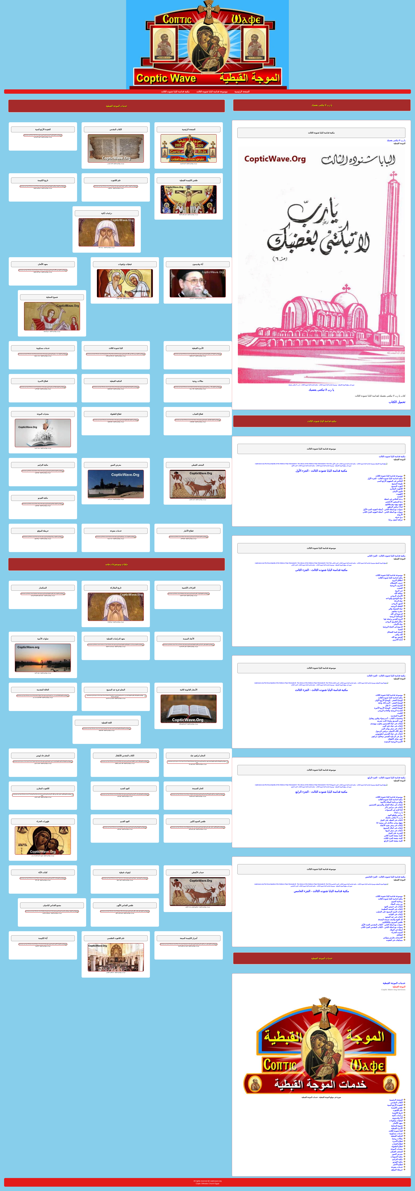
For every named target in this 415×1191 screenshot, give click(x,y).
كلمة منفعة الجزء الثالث (393, 838)
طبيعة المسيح (397, 484)
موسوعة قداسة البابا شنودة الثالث (212, 91)
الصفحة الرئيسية (242, 91)
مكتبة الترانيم (397, 1159)
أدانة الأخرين (398, 640)
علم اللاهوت (398, 1110)
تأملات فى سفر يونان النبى (392, 729)
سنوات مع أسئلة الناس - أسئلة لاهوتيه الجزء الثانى (383, 512)
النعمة (400, 629)
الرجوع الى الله (397, 614)
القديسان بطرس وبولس (393, 938)
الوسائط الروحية (396, 616)
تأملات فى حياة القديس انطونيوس (389, 734)
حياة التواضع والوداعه (394, 598)
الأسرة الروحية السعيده (393, 742)
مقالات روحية (397, 1139)
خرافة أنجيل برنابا (396, 520)
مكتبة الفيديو (398, 1162)
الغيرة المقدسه (397, 716)
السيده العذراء (397, 932)
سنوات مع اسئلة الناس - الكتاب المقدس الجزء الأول (382, 925)
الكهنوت (399, 494)
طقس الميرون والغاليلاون (392, 922)
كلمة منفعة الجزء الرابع (393, 841)
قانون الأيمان (398, 491)
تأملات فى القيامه (396, 914)
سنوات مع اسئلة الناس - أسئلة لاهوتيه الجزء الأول (383, 509)
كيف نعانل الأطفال (395, 739)
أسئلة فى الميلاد (396, 930)
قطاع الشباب (397, 1144)
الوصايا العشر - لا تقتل (394, 705)
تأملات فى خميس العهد (393, 907)
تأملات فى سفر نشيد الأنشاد (391, 825)
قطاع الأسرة (398, 1141)
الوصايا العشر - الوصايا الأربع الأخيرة (388, 708)
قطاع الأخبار (398, 1164)
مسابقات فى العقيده (394, 940)
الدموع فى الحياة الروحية (393, 627)
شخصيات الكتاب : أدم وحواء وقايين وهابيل (386, 718)
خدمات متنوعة (397, 1167)
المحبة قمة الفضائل (395, 632)
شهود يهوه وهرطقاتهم (394, 504)
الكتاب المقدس (397, 1102)
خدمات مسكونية (396, 1133)
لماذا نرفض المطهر (395, 507)
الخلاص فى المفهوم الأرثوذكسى (390, 481)
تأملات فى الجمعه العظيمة (392, 909)
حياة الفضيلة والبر (396, 609)
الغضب (400, 588)
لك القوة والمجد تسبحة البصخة (390, 919)
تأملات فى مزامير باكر (394, 807)
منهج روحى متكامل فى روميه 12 (389, 823)
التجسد (400, 496)
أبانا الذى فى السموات (394, 810)
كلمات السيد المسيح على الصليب (389, 912)
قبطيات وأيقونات (396, 1120)
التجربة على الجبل (395, 833)
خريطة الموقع (397, 1170)
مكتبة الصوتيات (397, 1157)
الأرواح (400, 515)
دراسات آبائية (397, 1115)
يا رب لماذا (398, 812)
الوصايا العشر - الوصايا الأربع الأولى (389, 700)
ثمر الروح (399, 591)
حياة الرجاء (398, 601)
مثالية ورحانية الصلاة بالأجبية (391, 802)
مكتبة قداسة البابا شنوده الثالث (175, 91)
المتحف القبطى (396, 1152)
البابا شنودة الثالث (396, 1131)
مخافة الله (398, 593)
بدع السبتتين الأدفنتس (394, 502)
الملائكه (400, 935)
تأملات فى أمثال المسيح (393, 828)
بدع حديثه (399, 517)
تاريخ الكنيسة (397, 1113)
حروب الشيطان (396, 583)
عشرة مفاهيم (397, 611)
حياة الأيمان (398, 624)
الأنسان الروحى (396, 596)
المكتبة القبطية (397, 1136)
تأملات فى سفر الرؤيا (394, 830)
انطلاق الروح (397, 580)
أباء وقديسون (397, 1118)
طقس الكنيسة (397, 1108)
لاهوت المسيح (397, 486)
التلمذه (400, 713)
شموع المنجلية (397, 1126)
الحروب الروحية (396, 585)
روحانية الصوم (397, 901)
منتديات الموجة (397, 1149)
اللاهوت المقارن (396, 489)
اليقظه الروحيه (397, 606)
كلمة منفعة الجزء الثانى (393, 836)
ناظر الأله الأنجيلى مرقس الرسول (389, 731)
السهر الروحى (397, 603)
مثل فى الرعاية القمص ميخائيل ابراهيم (387, 736)
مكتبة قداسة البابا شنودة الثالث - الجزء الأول (385, 478)
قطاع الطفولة (397, 1146)
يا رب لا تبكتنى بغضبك (394, 818)
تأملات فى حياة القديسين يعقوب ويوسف (386, 723)
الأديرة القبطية (397, 1128)
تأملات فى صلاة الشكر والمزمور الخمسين (386, 805)
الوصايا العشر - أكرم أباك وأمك (390, 703)
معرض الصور (397, 1154)
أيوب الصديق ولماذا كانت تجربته (390, 721)
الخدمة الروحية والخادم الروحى (390, 710)
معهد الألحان (398, 1123)
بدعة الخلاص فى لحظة (393, 499)
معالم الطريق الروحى (394, 622)
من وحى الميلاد (396, 904)
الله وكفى (399, 634)
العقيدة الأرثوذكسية (395, 1105)
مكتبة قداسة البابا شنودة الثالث (390, 578)
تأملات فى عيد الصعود (394, 917)
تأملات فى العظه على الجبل (391, 820)
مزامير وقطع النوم (395, 815)
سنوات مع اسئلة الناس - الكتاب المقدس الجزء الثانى (382, 927)
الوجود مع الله (397, 637)
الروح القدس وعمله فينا (393, 619)
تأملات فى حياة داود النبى (392, 726)
